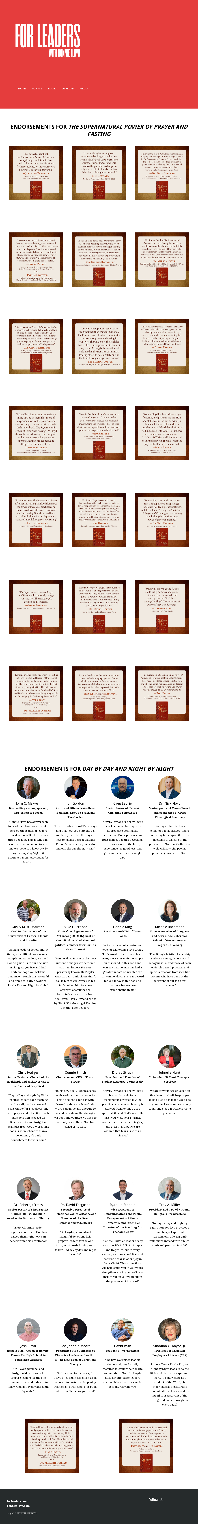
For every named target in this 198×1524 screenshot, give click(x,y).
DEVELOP (68, 88)
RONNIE (37, 88)
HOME (22, 88)
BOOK (52, 88)
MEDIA (84, 88)
